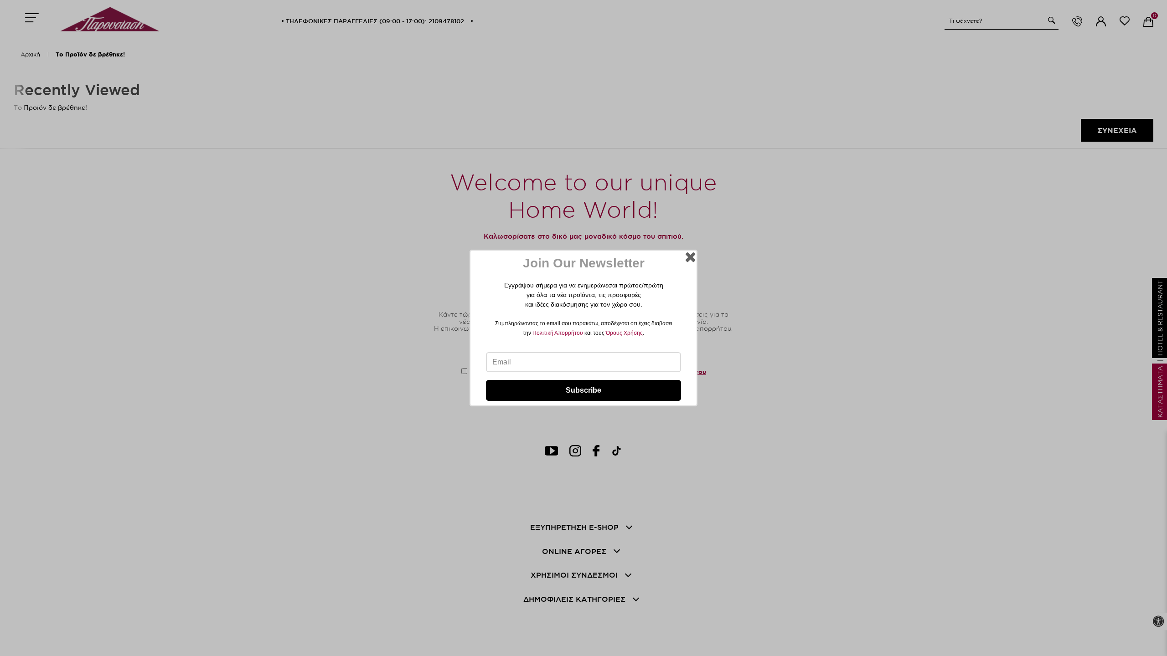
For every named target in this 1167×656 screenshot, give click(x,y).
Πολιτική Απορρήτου (557, 333)
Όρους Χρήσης (624, 333)
